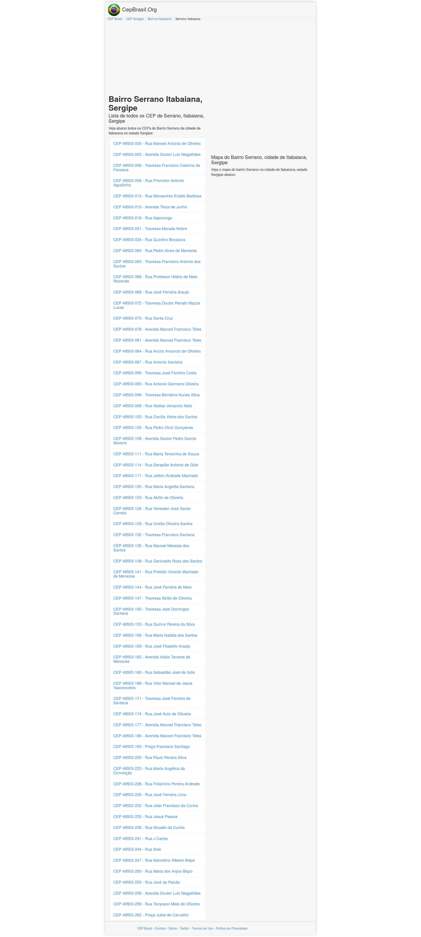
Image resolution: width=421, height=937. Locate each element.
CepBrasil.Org (139, 9)
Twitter (184, 928)
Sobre (173, 928)
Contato (160, 928)
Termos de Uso (202, 928)
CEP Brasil (144, 928)
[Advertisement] (210, 60)
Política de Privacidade (232, 928)
